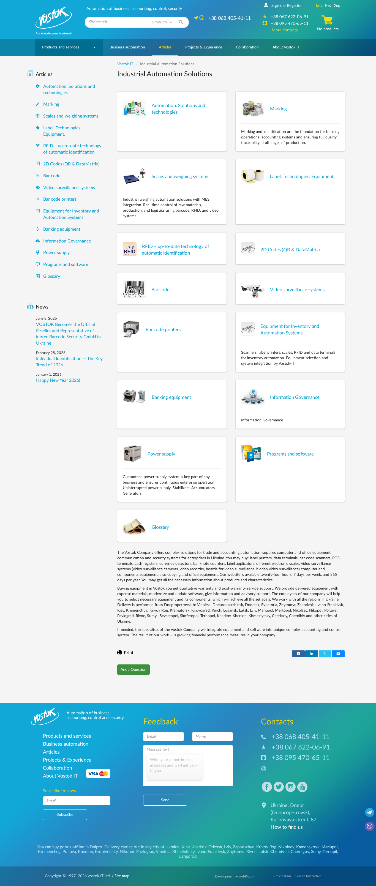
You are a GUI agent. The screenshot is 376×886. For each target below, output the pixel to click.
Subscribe (65, 815)
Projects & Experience (203, 47)
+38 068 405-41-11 (300, 737)
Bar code (51, 176)
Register (294, 6)
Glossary (51, 276)
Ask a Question (133, 670)
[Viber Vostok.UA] (370, 826)
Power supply (56, 252)
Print (128, 653)
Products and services (60, 47)
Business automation (127, 47)
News (42, 307)
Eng (319, 5)
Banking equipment (61, 229)
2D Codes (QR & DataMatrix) (71, 164)
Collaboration (247, 47)
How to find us (287, 827)
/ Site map (120, 876)
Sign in (277, 6)
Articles (165, 47)
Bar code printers (60, 199)
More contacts (285, 30)
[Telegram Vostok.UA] (370, 812)
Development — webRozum (235, 876)
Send (165, 800)
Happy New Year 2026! (58, 380)
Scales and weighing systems (71, 116)
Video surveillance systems (69, 188)
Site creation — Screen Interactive (297, 876)
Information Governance (67, 241)
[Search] (181, 22)
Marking (51, 104)
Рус (328, 5)
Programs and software (65, 264)
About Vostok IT (286, 47)
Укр (337, 5)
